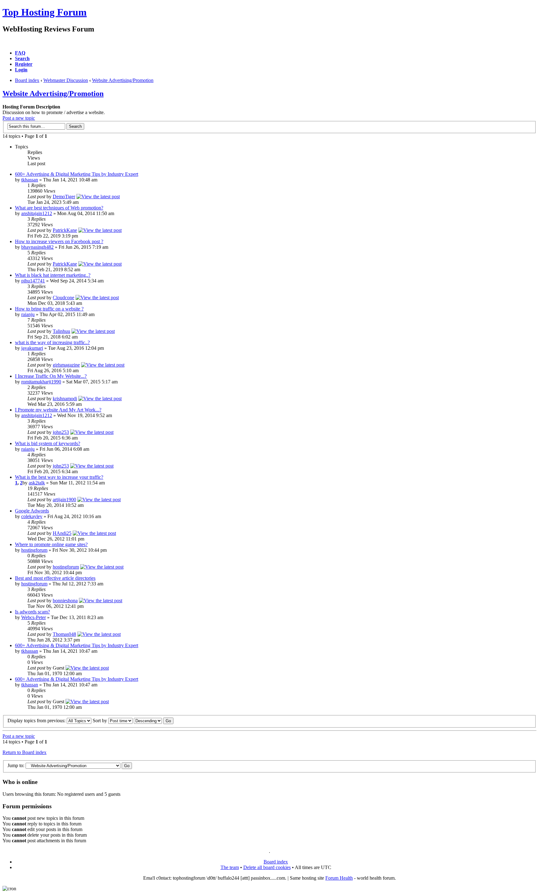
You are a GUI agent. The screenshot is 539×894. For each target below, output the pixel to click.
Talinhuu (61, 331)
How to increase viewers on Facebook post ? (59, 241)
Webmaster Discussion (65, 80)
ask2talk (37, 482)
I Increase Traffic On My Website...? (51, 376)
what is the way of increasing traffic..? (52, 342)
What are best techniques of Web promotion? (59, 207)
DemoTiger (64, 196)
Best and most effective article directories (55, 578)
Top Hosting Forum (44, 12)
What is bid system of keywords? (47, 443)
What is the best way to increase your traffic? (59, 477)
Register (23, 64)
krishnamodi (65, 398)
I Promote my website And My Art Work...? (58, 409)
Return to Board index (24, 752)
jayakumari (32, 348)
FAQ (20, 52)
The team (230, 867)
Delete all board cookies (267, 867)
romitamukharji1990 (41, 381)
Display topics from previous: (37, 720)
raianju (28, 314)
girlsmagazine (66, 365)
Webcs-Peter (33, 617)
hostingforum (34, 550)
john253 (61, 432)
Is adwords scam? (32, 611)
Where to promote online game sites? (51, 544)
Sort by (100, 720)
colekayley (31, 516)
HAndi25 (62, 533)
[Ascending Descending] (153, 720)
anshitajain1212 (36, 213)
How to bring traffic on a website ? (49, 308)
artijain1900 (64, 499)
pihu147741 (33, 280)
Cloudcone (63, 297)
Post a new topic (18, 118)
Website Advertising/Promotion (122, 80)
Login (21, 69)
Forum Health (339, 878)
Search (22, 58)
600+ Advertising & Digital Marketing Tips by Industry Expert (76, 174)
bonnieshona (65, 600)
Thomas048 (64, 634)
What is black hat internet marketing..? (52, 275)
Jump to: (15, 765)
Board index (27, 80)
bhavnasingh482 (37, 247)
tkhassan (29, 179)
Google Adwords (32, 510)
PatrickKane (65, 230)
